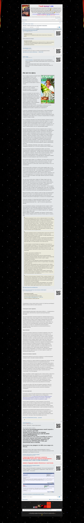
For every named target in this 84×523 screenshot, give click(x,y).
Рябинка (27, 57)
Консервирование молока (27, 48)
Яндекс (60, 19)
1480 (34, 455)
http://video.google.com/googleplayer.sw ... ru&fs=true (33, 297)
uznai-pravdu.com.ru (53, 513)
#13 (23, 455)
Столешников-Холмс (59, 510)
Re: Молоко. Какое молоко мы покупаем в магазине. (31, 454)
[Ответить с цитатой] (53, 30)
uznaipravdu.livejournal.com (41, 513)
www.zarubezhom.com (28, 455)
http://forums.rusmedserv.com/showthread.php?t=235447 (33, 494)
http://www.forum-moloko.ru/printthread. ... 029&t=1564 (33, 52)
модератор (27, 423)
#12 (23, 423)
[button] (57, 27)
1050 (32, 423)
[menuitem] (60, 22)
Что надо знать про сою (26, 422)
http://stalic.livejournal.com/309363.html (30, 287)
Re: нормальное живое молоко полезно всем (30, 30)
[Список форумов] (26, 10)
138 (31, 57)
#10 (23, 57)
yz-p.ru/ (47, 513)
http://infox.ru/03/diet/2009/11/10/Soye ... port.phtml (32, 417)
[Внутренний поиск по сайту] (58, 19)
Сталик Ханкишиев (29, 59)
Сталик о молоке (25, 56)
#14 (23, 466)
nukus (27, 466)
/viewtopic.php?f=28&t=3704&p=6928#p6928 (35, 460)
